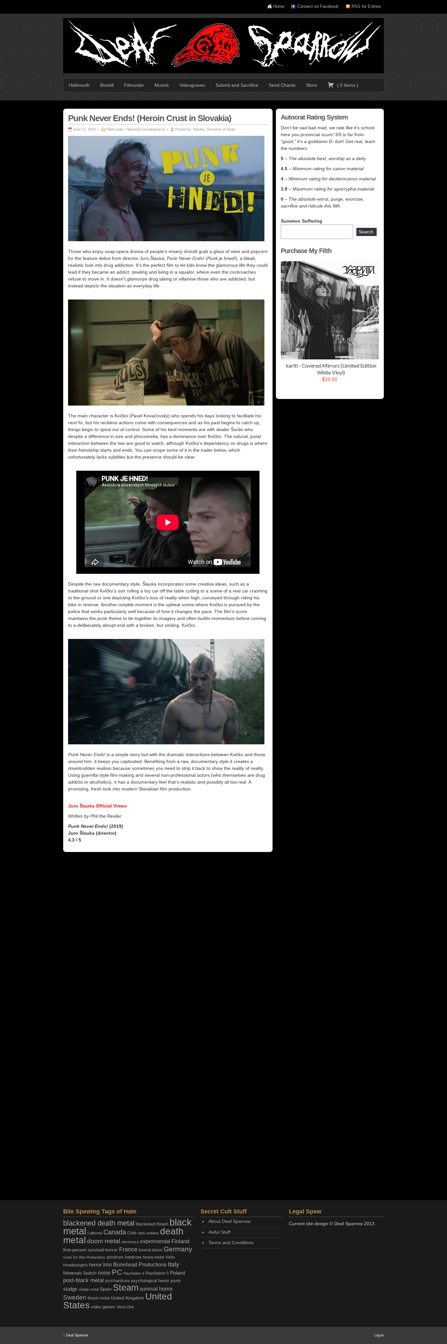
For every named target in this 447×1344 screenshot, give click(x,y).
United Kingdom (127, 1297)
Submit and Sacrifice (237, 85)
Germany (178, 1249)
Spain (106, 1289)
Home (278, 6)
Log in (379, 1335)
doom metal (103, 1241)
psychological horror (150, 1280)
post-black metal (83, 1280)
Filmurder (134, 85)
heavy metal (153, 1257)
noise (104, 1273)
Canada (114, 1232)
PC (117, 1272)
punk (175, 1280)
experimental (155, 1241)
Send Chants (282, 85)
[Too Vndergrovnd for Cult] (223, 45)
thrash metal (99, 1298)
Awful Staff (219, 1232)
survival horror (156, 1289)
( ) (347, 85)
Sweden (74, 1297)
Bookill (107, 85)
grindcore (115, 1257)
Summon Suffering (301, 221)
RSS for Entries (366, 6)
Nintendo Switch (80, 1273)
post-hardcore (117, 1281)
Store (311, 85)
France (128, 1249)
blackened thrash (152, 1224)
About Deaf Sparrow (229, 1221)
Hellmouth (79, 85)
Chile (132, 1233)
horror (95, 1264)
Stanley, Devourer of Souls (214, 129)
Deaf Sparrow (75, 1335)
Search (366, 231)
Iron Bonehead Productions (135, 1264)
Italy (173, 1264)
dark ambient (148, 1233)
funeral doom (150, 1250)
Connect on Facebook (318, 6)
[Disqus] (168, 942)
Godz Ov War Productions (84, 1257)
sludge (70, 1289)
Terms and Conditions (231, 1242)
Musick (161, 85)
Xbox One (125, 1307)
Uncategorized (153, 129)
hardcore (133, 1257)
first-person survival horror (90, 1249)
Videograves (192, 85)
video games (103, 1306)
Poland (177, 1273)
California (94, 1233)
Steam (125, 1288)
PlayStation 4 (133, 1273)
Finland (180, 1241)
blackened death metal (98, 1223)
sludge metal (88, 1289)
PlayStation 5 (157, 1273)
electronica (130, 1242)
